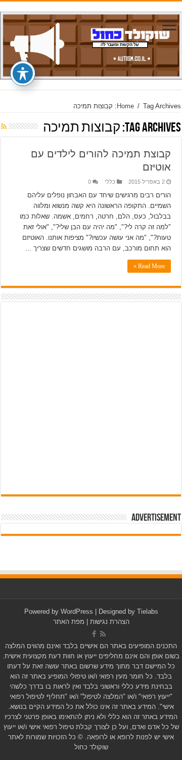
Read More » (149, 266)
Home (125, 106)
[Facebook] (94, 634)
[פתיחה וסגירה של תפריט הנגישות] (23, 73)
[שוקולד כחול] (91, 43)
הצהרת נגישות (109, 621)
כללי (110, 182)
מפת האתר (68, 621)
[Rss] (103, 634)
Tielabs (147, 611)
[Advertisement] (91, 398)
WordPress (77, 611)
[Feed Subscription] (4, 126)
